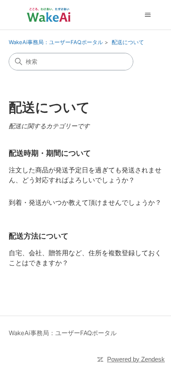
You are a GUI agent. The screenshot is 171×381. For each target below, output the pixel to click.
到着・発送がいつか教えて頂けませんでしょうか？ (85, 202)
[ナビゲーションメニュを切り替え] (147, 15)
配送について (128, 42)
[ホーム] (48, 14)
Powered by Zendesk (136, 359)
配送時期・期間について (50, 153)
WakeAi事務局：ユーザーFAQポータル (56, 42)
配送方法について (38, 236)
